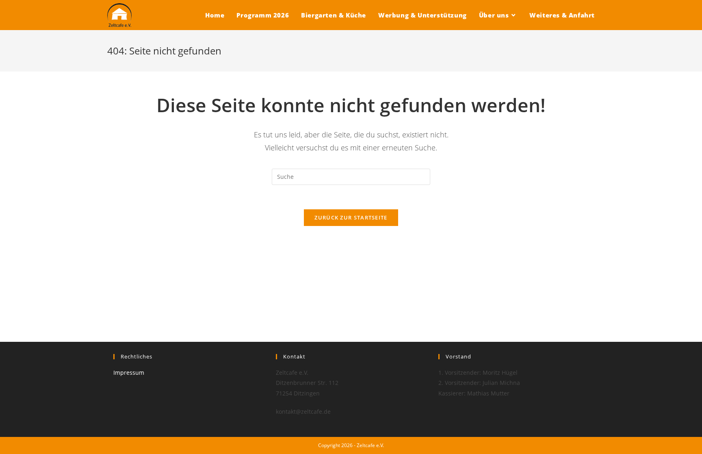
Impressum (128, 372)
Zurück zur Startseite (350, 217)
